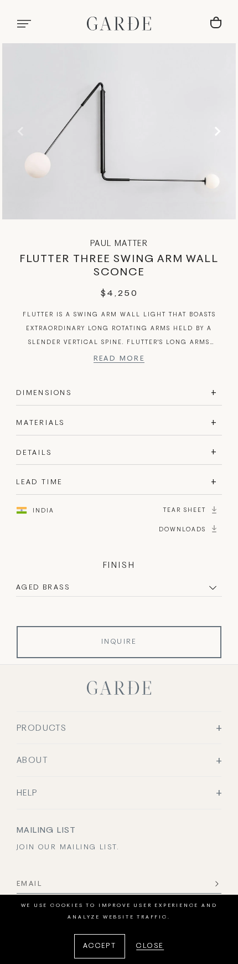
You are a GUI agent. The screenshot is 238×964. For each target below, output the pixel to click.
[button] (24, 24)
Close (150, 946)
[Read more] (119, 360)
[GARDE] (119, 23)
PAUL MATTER (119, 244)
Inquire (119, 642)
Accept (99, 946)
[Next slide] (216, 131)
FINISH (119, 566)
